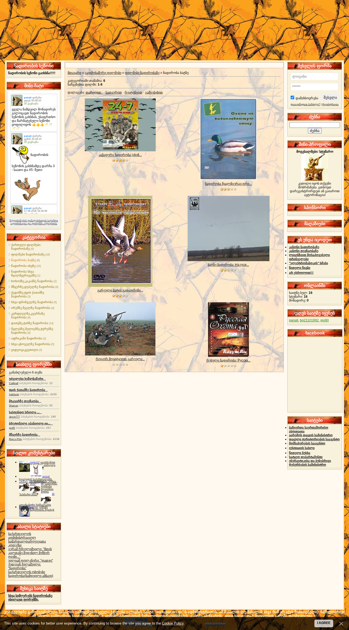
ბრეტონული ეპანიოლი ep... (31, 423)
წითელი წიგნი (299, 267)
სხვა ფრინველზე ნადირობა (32, 302)
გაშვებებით (154, 92)
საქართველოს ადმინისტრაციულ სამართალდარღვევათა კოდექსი (27, 539)
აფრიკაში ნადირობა (26, 338)
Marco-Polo (15, 439)
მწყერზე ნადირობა (24, 434)
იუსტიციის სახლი (302, 448)
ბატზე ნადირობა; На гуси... (228, 265)
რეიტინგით (133, 92)
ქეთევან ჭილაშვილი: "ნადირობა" (24, 566)
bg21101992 (309, 320)
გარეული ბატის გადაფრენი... (120, 290)
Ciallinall (13, 383)
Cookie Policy (172, 623)
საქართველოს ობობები (26, 572)
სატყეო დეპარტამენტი (306, 457)
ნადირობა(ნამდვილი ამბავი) (30, 576)
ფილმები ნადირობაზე (28, 254)
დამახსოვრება (307, 98)
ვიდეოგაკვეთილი (24, 349)
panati (293, 320)
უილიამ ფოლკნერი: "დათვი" (30, 560)
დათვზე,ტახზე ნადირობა (29, 323)
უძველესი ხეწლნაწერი (27, 378)
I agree (323, 623)
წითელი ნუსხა (299, 452)
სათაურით (114, 92)
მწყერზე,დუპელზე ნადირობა (33, 286)
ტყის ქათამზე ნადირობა (28, 389)
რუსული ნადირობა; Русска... (228, 360)
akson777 (14, 416)
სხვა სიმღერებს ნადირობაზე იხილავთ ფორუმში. (30, 597)
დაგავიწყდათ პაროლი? (305, 104)
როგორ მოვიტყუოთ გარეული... (120, 359)
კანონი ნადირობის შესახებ (42, 508)
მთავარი (74, 73)
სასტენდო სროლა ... (25, 412)
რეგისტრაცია (330, 104)
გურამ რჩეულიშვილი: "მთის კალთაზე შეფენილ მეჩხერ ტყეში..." (30, 553)
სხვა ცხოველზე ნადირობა (30, 344)
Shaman (13, 405)
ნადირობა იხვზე (23, 265)
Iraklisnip (14, 394)
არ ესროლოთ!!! (301, 272)
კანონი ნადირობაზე (304, 247)
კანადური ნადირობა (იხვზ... (120, 155)
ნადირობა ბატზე (23, 260)
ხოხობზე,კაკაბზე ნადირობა (32, 281)
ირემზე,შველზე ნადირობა (30, 307)
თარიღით (93, 92)
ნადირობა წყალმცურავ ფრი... (228, 184)
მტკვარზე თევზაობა (25, 401)
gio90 (12, 428)
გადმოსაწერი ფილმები (103, 73)
